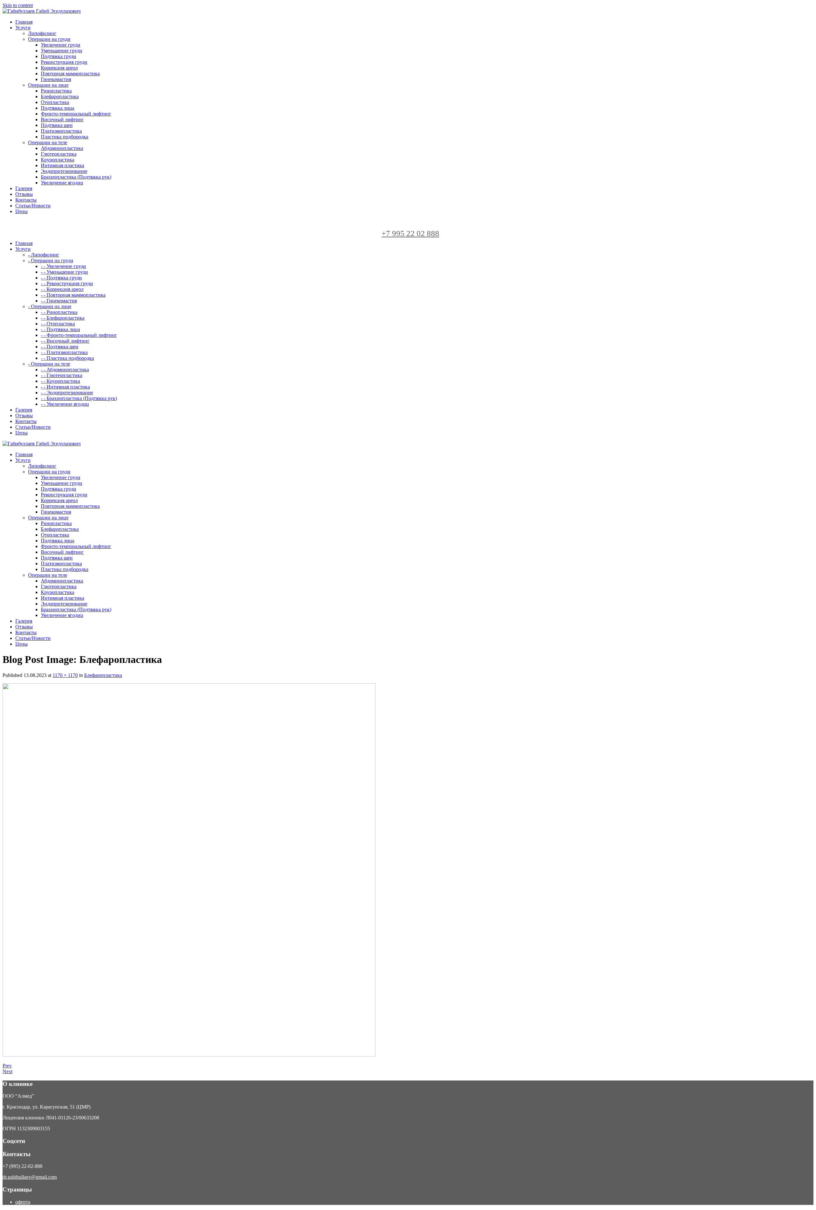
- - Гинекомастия (59, 300)
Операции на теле (47, 142)
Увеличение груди (60, 45)
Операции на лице (48, 85)
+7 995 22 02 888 (410, 233)
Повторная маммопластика (70, 73)
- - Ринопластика (59, 312)
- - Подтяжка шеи (59, 346)
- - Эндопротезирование (67, 392)
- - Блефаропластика (62, 318)
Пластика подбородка (64, 136)
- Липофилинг (43, 254)
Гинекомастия (56, 79)
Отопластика (55, 102)
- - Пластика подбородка (67, 358)
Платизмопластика (61, 131)
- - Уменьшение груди (64, 272)
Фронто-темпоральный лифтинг (76, 113)
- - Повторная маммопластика (73, 295)
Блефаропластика (60, 96)
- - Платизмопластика (64, 352)
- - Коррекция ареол (62, 289)
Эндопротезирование (64, 171)
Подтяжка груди (58, 56)
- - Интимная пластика (65, 387)
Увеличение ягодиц (62, 182)
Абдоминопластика (62, 148)
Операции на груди (49, 39)
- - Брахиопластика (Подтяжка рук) (79, 398)
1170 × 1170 (65, 675)
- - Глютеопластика (61, 375)
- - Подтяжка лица (60, 329)
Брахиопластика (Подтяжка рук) (76, 177)
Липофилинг (42, 33)
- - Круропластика (60, 381)
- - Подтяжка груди (61, 277)
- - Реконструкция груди (67, 283)
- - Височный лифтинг (65, 341)
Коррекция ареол (59, 68)
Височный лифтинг (62, 119)
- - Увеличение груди (63, 266)
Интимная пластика (62, 165)
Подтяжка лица (57, 108)
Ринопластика (56, 90)
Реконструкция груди (64, 62)
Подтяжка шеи (57, 125)
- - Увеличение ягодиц (65, 404)
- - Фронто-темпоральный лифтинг (79, 335)
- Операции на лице (49, 306)
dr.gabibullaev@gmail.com (30, 1177)
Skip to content (18, 5)
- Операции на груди (50, 260)
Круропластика (57, 159)
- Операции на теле (49, 364)
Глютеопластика (58, 154)
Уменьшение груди (61, 50)
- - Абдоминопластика (65, 369)
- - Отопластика (58, 323)
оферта (22, 1202)
